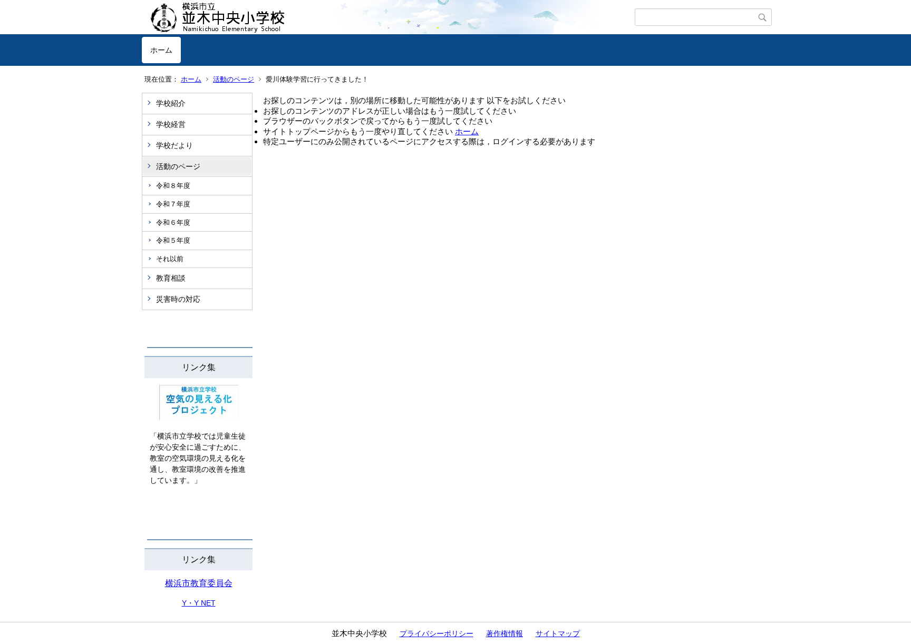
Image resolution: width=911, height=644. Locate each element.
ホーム (161, 50)
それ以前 (169, 259)
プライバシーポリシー (436, 633)
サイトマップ (558, 633)
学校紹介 (171, 103)
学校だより (174, 145)
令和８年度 (173, 186)
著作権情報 (504, 633)
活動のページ (233, 79)
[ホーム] (388, 17)
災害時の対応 (178, 299)
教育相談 (171, 278)
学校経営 (171, 124)
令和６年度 (173, 222)
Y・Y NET (199, 603)
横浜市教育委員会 (198, 583)
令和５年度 (173, 240)
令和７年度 (173, 204)
